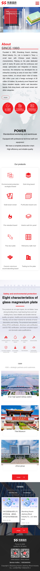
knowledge (27, 493)
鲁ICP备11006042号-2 (23, 568)
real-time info (13, 493)
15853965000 (25, 562)
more (5, 97)
